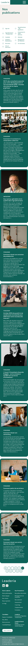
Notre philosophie (7, 593)
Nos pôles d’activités (20, 593)
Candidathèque (6, 624)
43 (7, 571)
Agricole (7, 28)
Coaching (17, 605)
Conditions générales (7, 642)
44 (10, 571)
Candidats (5, 614)
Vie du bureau (21, 43)
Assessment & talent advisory (21, 33)
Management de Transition (21, 40)
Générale (20, 37)
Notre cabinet (6, 590)
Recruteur (7, 43)
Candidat (7, 37)
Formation (17, 610)
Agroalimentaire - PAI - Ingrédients (21, 28)
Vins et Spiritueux (7, 46)
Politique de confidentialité (8, 637)
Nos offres (5, 619)
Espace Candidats (7, 617)
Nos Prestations (19, 590)
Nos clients (5, 598)
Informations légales (7, 640)
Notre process (6, 622)
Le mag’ (4, 603)
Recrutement (18, 600)
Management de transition (19, 596)
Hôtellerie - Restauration (8, 40)
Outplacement (19, 607)
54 (17, 571)
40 (15, 568)
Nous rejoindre (6, 601)
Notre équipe (5, 596)
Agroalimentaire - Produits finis (9, 33)
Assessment (18, 602)
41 (19, 568)
